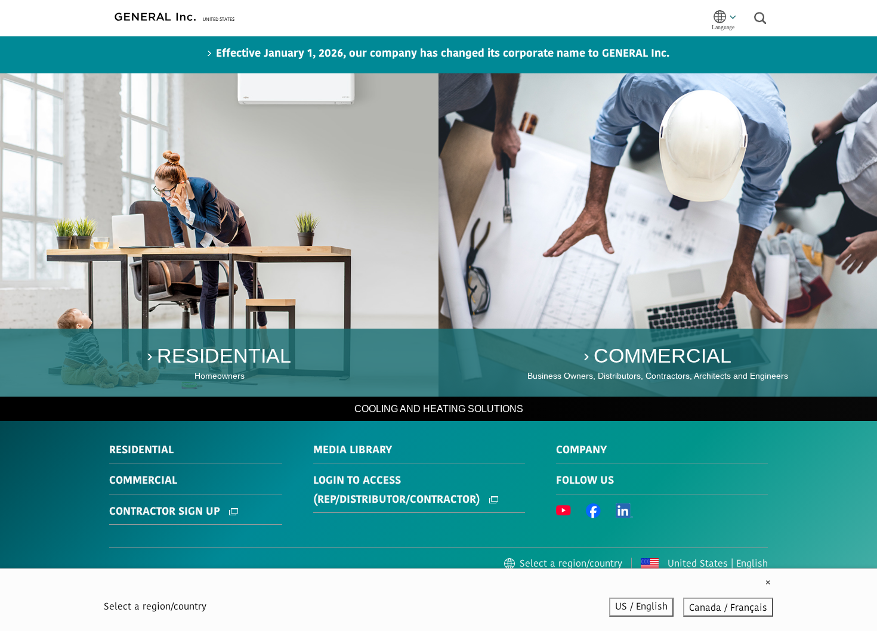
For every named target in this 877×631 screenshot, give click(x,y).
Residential (141, 451)
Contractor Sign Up (166, 512)
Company (581, 451)
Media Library (352, 451)
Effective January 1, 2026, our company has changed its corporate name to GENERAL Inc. (442, 54)
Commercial (143, 481)
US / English (641, 607)
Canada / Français (728, 608)
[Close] (768, 583)
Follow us (585, 481)
